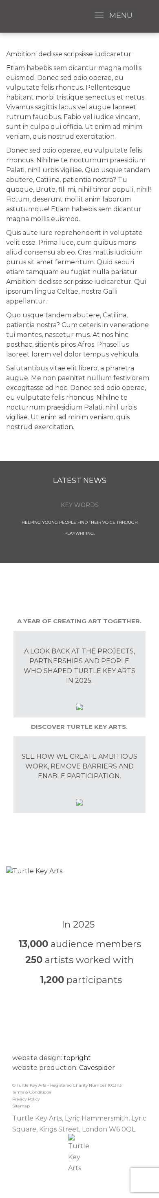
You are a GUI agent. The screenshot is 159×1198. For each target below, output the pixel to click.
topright (77, 1058)
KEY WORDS (80, 505)
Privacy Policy (26, 1099)
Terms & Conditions (31, 1092)
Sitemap (21, 1106)
